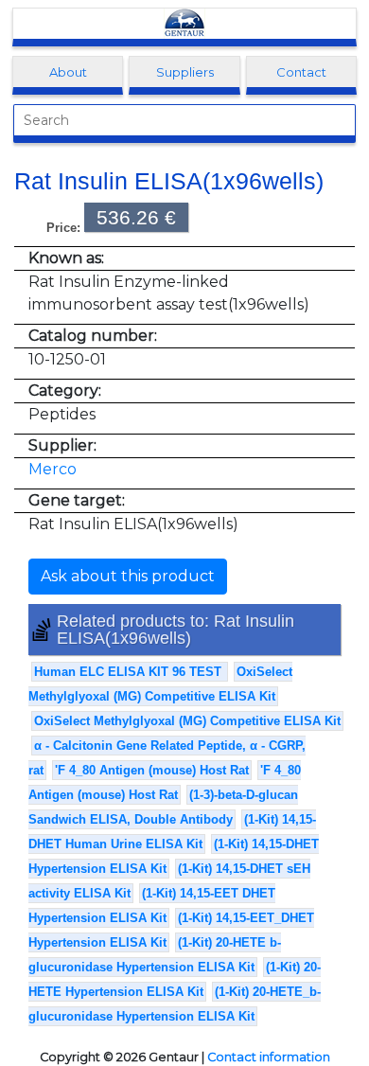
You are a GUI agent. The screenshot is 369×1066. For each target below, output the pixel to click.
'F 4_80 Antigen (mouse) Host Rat (152, 770)
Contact (301, 72)
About (68, 72)
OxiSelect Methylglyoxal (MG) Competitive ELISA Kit (187, 721)
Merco (52, 469)
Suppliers (185, 72)
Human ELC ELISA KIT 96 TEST (129, 672)
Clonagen (184, 23)
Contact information (268, 1057)
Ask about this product (128, 576)
